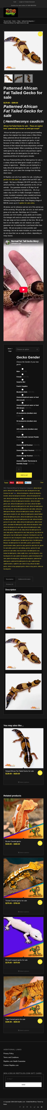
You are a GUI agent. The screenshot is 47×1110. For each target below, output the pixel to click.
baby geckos (30, 532)
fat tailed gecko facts (27, 540)
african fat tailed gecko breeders (20, 501)
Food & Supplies (22, 386)
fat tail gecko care (34, 535)
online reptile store (22, 553)
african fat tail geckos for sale (28, 498)
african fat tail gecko (23, 493)
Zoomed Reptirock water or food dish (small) (28, 398)
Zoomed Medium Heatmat (29, 450)
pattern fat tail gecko (22, 556)
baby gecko (10, 532)
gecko (29, 543)
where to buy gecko (31, 566)
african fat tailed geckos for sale (23, 519)
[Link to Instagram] (23, 1107)
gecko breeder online (9, 545)
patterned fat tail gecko (26, 558)
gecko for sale (21, 545)
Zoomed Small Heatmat (28, 445)
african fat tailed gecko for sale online (24, 509)
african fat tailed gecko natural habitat (31, 514)
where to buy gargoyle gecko (16, 566)
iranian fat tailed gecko (10, 553)
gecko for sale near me (32, 545)
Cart (14, 2)
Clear (41, 482)
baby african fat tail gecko (30, 524)
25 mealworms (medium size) (27, 414)
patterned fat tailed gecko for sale (21, 561)
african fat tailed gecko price (11, 516)
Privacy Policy (8, 1053)
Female (23, 377)
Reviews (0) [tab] (9, 584)
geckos (28, 548)
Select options (24, 782)
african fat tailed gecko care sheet (21, 503)
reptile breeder (35, 561)
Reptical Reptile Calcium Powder (28, 438)
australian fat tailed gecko (15, 524)
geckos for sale (35, 548)
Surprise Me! (21, 382)
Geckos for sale (8, 493)
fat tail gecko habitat (20, 537)
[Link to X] (31, 1107)
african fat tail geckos (13, 498)
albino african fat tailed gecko (25, 522)
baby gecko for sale (20, 532)
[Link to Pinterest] (27, 1107)
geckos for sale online (11, 179)
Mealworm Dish (25, 392)
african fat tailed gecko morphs (25, 511)
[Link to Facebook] (20, 1107)
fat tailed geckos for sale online (18, 543)
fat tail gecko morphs (33, 537)
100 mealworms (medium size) (27, 430)
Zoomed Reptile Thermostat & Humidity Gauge (27, 462)
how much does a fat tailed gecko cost (28, 550)
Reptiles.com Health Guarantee (14, 1061)
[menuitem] (14, 1)
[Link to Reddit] (34, 1107)
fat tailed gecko (15, 540)
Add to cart (24, 475)
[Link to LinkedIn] (38, 1107)
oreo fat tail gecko (34, 553)
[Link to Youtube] (42, 1107)
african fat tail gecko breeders (17, 496)
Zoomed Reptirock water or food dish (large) (28, 406)
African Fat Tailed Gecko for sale (17, 490)
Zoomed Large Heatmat (28, 456)
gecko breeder (36, 543)
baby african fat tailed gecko (29, 527)
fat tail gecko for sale (34, 490)
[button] (40, 33)
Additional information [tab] (24, 579)
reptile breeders (8, 563)
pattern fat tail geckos (13, 558)
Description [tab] (9, 579)
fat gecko (26, 535)
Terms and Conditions (11, 1057)
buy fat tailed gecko (17, 535)
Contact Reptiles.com (11, 1065)
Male (22, 371)
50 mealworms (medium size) (27, 422)
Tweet (6, 483)
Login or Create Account (27, 2)
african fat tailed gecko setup (29, 516)
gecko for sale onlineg (18, 548)
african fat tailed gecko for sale (20, 506)
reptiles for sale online (26, 203)
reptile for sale (17, 563)
